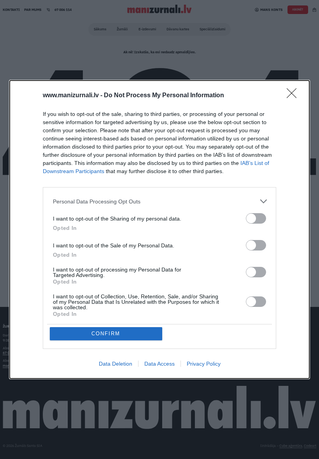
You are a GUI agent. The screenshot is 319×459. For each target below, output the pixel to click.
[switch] (256, 218)
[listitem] (159, 201)
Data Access (159, 364)
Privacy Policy (204, 364)
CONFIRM (105, 333)
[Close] (294, 95)
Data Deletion (115, 364)
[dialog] (159, 229)
